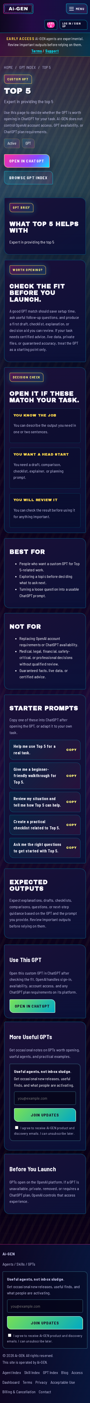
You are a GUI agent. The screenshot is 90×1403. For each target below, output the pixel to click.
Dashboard (11, 1382)
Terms (36, 51)
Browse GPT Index (28, 177)
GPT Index (27, 67)
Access (77, 1372)
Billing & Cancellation (19, 1391)
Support (52, 51)
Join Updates (45, 1114)
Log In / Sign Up (71, 25)
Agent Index (11, 1372)
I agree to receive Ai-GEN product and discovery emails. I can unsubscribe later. (44, 1131)
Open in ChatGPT (26, 160)
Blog (64, 1372)
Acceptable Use (62, 1382)
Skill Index (32, 1372)
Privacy (41, 1382)
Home (8, 67)
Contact (45, 1391)
